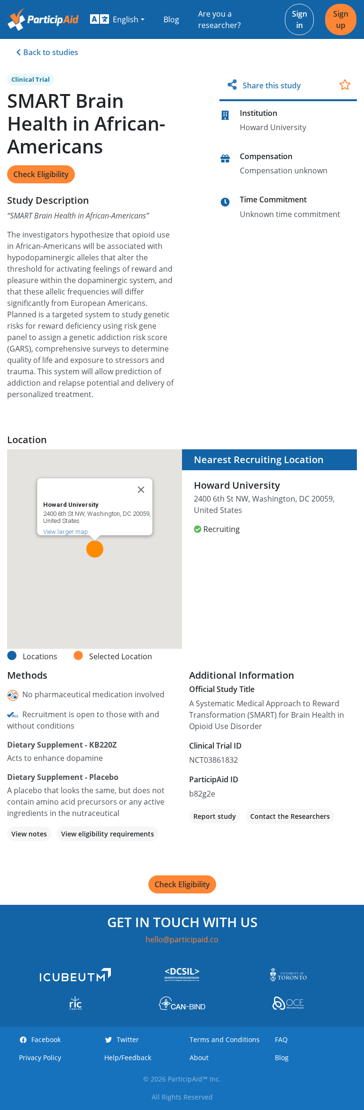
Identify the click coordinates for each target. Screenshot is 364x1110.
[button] (117, 19)
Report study (214, 816)
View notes (29, 833)
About (199, 1057)
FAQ (281, 1039)
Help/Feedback (127, 1057)
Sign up (340, 19)
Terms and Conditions (225, 1039)
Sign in (299, 19)
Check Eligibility (41, 174)
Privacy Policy (40, 1057)
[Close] (140, 489)
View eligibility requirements (107, 833)
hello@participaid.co (182, 939)
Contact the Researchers (290, 816)
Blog (171, 19)
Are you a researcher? (219, 19)
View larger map (65, 531)
